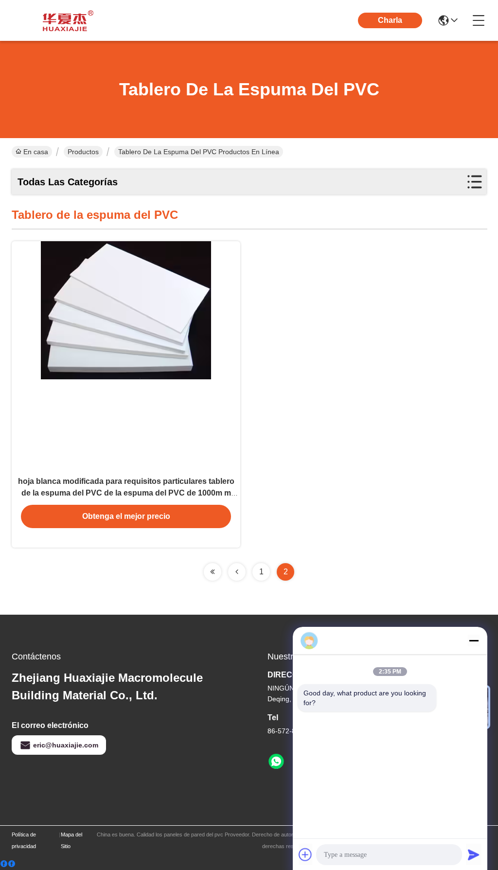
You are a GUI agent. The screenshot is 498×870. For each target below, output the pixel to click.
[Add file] (305, 854)
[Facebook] (8, 864)
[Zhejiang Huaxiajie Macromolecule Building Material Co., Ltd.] (65, 20)
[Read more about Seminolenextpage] (212, 572)
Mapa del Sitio (71, 840)
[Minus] (474, 640)
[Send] (473, 854)
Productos (83, 152)
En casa (35, 152)
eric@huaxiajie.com (65, 745)
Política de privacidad (24, 840)
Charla (390, 20)
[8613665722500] (276, 761)
